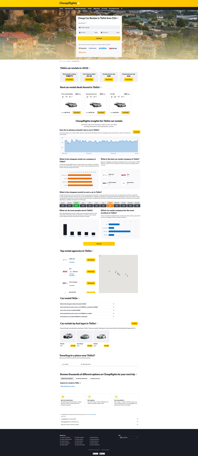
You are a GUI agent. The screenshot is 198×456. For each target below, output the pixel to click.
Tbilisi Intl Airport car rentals (67, 386)
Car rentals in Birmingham (80, 444)
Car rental (104, 8)
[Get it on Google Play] (95, 453)
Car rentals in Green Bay (79, 437)
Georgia (68, 61)
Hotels (89, 8)
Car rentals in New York (94, 441)
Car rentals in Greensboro (65, 442)
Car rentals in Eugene (64, 444)
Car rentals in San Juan (94, 442)
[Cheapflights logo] (68, 3)
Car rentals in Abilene (79, 439)
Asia (64, 61)
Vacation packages (80, 8)
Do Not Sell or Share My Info (94, 449)
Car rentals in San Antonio (95, 444)
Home (61, 8)
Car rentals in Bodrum (79, 441)
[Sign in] (121, 8)
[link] (69, 79)
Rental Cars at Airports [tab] (67, 378)
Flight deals (96, 8)
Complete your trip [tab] (95, 378)
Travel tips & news (114, 8)
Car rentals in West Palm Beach (66, 439)
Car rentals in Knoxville (64, 441)
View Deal (73, 345)
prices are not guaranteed (91, 414)
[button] (117, 18)
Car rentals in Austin (78, 442)
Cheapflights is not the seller (68, 419)
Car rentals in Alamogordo (65, 437)
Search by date (69, 8)
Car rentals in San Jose (94, 437)
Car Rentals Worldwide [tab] (81, 378)
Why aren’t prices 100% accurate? (70, 424)
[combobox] (82, 23)
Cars (60, 61)
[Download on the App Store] (102, 453)
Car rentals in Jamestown (94, 439)
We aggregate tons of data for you (70, 422)
